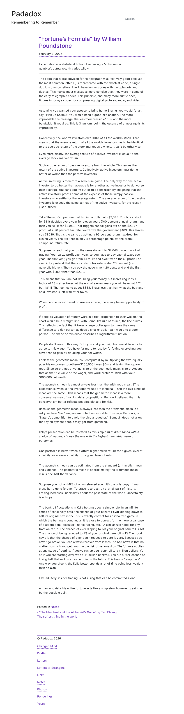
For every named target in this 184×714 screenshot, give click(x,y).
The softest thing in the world (57, 616)
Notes (55, 607)
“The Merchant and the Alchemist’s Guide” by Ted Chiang (77, 612)
